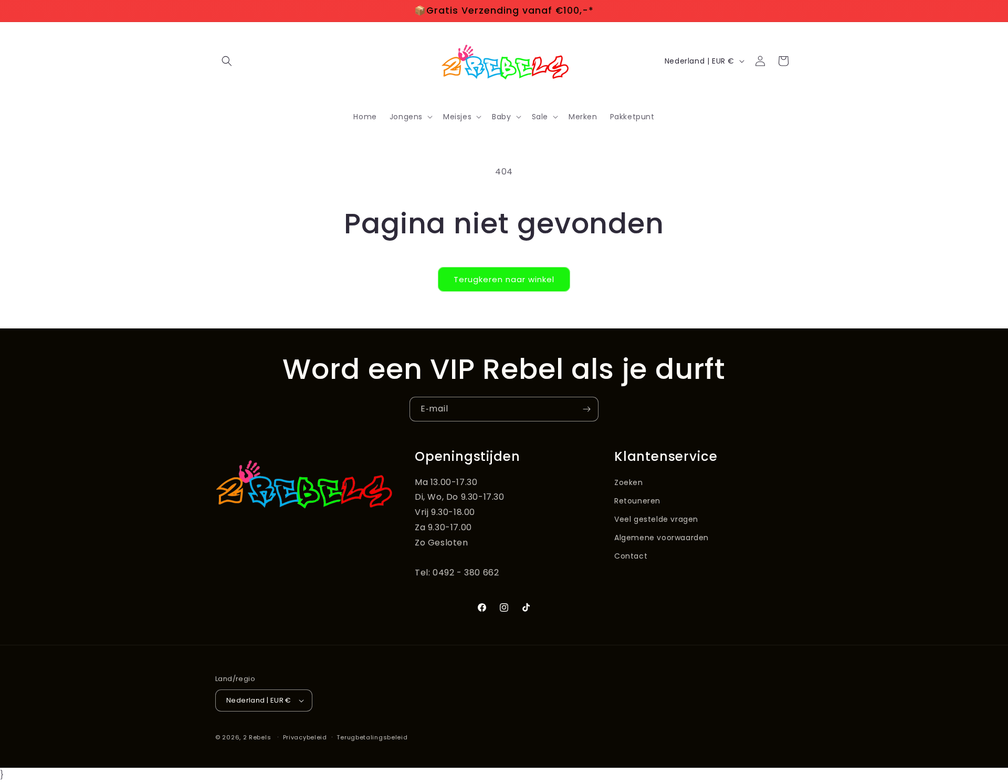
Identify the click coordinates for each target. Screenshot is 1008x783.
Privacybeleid (305, 737)
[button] (226, 61)
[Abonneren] (586, 409)
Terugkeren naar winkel (504, 279)
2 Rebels (257, 737)
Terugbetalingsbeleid (372, 737)
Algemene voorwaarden (661, 537)
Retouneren (637, 501)
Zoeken (628, 482)
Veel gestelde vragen (656, 519)
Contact (630, 556)
